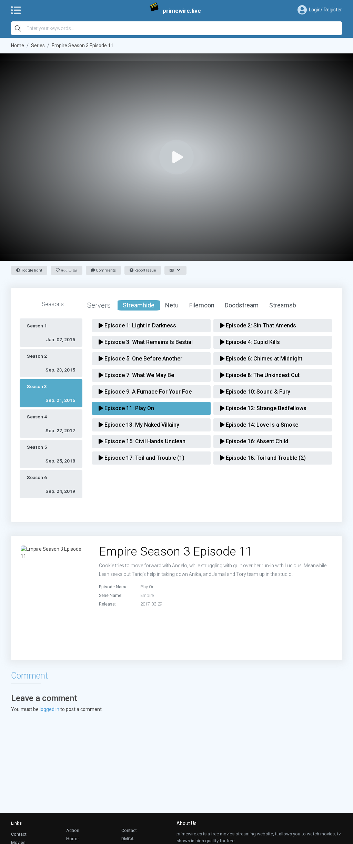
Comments (105, 270)
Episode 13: (141, 424)
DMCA (127, 838)
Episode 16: (256, 441)
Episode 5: (142, 358)
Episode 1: (139, 325)
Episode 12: (265, 408)
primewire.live (182, 11)
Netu (172, 305)
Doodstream (242, 305)
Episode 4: (252, 342)
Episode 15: (144, 441)
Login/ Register (325, 9)
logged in (49, 709)
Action (72, 830)
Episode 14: (261, 424)
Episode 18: (265, 458)
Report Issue (144, 270)
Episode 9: (147, 391)
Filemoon (201, 305)
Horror (72, 838)
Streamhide (138, 305)
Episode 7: (138, 375)
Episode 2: (260, 325)
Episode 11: (128, 408)
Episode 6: (263, 358)
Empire (147, 595)
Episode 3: (148, 342)
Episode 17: (143, 458)
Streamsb (282, 305)
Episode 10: (257, 391)
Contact (19, 834)
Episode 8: (262, 375)
